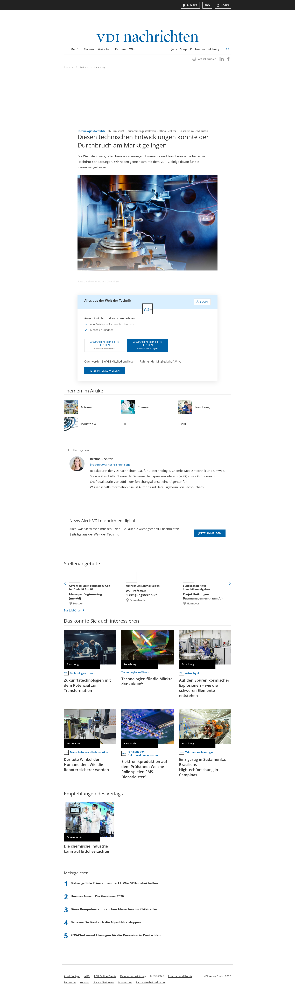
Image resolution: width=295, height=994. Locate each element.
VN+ (132, 49)
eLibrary (213, 49)
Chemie (143, 407)
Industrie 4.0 (89, 424)
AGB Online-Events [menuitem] (105, 976)
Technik (89, 49)
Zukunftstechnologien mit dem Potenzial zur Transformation (87, 685)
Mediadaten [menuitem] (157, 976)
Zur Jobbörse (72, 610)
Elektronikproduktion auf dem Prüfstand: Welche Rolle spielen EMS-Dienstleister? (144, 769)
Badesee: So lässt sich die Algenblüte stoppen (106, 922)
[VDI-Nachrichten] (147, 36)
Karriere (120, 49)
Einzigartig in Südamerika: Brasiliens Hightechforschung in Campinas (202, 767)
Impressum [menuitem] (125, 982)
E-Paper (192, 5)
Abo (207, 5)
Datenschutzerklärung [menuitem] (133, 976)
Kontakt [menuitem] (84, 982)
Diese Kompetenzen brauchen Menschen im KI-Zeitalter (114, 909)
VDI (183, 424)
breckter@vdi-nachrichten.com (110, 465)
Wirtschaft (105, 49)
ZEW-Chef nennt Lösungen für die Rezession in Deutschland (117, 935)
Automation (88, 407)
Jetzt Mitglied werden (105, 370)
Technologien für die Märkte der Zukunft (147, 681)
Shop (183, 49)
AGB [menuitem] (87, 976)
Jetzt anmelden (209, 533)
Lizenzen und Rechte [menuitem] (180, 976)
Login (225, 5)
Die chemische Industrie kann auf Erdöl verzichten (87, 848)
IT (125, 424)
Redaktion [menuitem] (70, 982)
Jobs (174, 49)
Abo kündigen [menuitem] (72, 976)
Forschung (99, 67)
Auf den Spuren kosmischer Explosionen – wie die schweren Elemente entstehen (204, 687)
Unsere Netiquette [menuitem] (103, 982)
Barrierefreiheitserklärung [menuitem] (151, 982)
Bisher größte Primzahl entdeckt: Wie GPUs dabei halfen (114, 883)
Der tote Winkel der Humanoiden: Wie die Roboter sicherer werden (86, 764)
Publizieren (197, 49)
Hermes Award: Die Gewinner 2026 (97, 896)
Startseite (69, 67)
